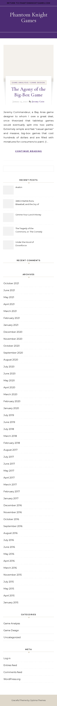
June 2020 (9, 373)
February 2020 (11, 401)
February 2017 (11, 491)
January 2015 (10, 602)
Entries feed (10, 665)
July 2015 (8, 581)
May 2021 (8, 297)
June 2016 (9, 547)
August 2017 (10, 449)
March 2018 (10, 436)
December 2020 (12, 331)
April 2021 (9, 304)
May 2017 (8, 470)
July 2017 (8, 456)
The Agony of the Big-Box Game (28, 92)
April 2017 (9, 477)
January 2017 (10, 498)
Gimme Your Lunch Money (28, 214)
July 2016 (8, 540)
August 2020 (10, 359)
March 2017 (10, 484)
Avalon (19, 187)
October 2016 (11, 519)
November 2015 (12, 574)
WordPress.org (11, 679)
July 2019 (8, 415)
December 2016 (12, 505)
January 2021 (10, 325)
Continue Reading (28, 151)
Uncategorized (12, 637)
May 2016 (8, 553)
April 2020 (9, 387)
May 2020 (9, 380)
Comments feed (12, 672)
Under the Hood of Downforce (25, 244)
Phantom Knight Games (29, 17)
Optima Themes (38, 700)
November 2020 (12, 338)
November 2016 (12, 512)
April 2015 (9, 595)
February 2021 (11, 318)
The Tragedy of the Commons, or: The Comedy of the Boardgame (29, 230)
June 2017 (9, 463)
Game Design (38, 83)
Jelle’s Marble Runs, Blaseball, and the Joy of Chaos (27, 203)
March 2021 (10, 311)
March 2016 (10, 567)
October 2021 (11, 283)
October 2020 (11, 345)
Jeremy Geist (38, 101)
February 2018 (11, 442)
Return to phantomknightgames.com (28, 3)
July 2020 (8, 366)
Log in (6, 658)
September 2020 (13, 352)
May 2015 (8, 588)
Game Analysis (20, 83)
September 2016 (12, 526)
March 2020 (10, 394)
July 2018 (8, 429)
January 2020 (11, 408)
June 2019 (9, 422)
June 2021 (9, 290)
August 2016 (10, 533)
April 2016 (9, 560)
